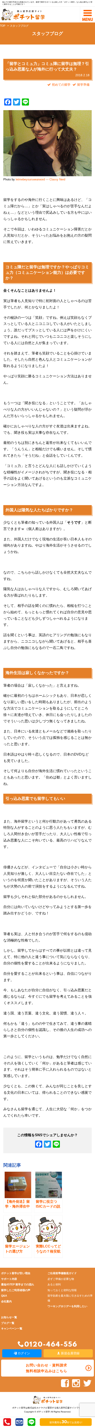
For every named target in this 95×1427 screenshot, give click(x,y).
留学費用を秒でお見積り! (65, 1422)
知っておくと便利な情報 (62, 1290)
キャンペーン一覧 (11, 1328)
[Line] (56, 1145)
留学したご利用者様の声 (15, 1290)
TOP (2, 25)
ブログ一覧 (7, 1323)
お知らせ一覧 (9, 1317)
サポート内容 (9, 1279)
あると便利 (54, 1284)
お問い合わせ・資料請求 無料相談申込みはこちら (46, 1368)
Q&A (4, 1295)
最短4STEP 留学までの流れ (17, 1284)
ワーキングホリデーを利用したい (67, 1306)
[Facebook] (38, 1145)
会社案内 (6, 1301)
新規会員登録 (70, 1353)
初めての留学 (61, 84)
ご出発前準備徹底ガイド (62, 1273)
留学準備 (83, 84)
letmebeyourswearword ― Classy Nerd (40, 179)
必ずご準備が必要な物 (61, 1279)
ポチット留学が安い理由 (15, 1273)
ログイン (23, 1353)
